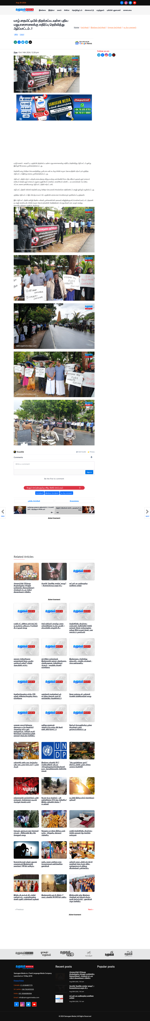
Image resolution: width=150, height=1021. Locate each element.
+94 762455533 (28, 989)
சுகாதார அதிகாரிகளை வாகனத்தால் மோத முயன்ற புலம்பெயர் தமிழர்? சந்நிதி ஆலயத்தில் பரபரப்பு (23, 662)
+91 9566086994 (25, 993)
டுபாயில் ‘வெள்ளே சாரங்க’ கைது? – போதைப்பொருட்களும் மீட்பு (54, 584)
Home (76, 27)
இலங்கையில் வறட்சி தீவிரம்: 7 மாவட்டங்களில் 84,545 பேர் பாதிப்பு (54, 896)
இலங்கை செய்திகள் (98, 27)
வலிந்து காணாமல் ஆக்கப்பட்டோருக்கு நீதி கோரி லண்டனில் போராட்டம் (52, 727)
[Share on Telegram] (26, 42)
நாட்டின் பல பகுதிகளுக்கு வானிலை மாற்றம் (78, 584)
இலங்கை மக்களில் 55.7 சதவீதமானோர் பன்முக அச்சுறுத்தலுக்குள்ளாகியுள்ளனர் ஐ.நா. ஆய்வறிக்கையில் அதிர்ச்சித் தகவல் (54, 767)
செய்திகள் (85, 27)
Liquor (22, 34)
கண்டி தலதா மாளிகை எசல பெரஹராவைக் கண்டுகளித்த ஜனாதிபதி (52, 864)
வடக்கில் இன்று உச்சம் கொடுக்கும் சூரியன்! (81, 799)
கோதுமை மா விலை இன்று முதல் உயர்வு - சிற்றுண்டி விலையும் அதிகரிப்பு (53, 833)
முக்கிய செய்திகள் (34, 501)
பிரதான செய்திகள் (115, 27)
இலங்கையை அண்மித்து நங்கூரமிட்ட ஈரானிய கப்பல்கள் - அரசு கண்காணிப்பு (80, 661)
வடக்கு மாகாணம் (130, 27)
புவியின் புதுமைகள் (114, 10)
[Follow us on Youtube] (113, 55)
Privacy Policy (19, 981)
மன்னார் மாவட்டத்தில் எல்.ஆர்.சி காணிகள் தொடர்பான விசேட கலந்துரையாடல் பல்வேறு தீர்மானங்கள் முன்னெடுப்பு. (81, 865)
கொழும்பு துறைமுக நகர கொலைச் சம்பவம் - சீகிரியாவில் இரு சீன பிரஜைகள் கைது (26, 833)
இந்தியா (51, 10)
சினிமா (66, 10)
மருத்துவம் (100, 10)
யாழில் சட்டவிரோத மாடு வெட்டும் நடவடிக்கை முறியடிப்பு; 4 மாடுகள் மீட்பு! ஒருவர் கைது (26, 626)
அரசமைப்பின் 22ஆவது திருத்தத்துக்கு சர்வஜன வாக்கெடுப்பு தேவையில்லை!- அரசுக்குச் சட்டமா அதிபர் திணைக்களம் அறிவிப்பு (24, 587)
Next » (90, 909)
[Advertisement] (54, 143)
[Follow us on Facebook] (102, 55)
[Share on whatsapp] (15, 42)
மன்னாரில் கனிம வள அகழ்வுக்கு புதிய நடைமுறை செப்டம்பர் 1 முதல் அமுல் (26, 765)
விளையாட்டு (89, 10)
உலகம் (59, 10)
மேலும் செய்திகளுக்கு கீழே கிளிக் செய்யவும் (45, 488)
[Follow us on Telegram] (98, 55)
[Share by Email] (30, 42)
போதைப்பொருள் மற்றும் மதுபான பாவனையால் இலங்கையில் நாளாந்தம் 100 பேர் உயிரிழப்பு (25, 864)
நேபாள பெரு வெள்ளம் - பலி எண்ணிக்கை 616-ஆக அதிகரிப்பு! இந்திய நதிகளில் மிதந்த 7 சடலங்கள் (54, 801)
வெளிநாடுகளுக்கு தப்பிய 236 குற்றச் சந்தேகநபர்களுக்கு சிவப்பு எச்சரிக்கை (26, 696)
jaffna (16, 34)
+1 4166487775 (26, 985)
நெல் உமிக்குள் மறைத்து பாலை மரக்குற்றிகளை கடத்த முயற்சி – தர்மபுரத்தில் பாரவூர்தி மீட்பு (53, 626)
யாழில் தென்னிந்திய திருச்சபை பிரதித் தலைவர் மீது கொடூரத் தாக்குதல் (80, 833)
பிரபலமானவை (74, 501)
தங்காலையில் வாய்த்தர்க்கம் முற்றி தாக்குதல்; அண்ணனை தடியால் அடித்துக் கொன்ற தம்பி (26, 800)
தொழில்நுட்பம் (77, 10)
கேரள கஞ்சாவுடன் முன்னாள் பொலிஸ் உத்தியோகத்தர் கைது (80, 695)
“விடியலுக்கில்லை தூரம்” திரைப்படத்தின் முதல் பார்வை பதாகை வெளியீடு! (80, 765)
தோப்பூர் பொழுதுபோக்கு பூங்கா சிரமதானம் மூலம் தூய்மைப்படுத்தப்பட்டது (80, 727)
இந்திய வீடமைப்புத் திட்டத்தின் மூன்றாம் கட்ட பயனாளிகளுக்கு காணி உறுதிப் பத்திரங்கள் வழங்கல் (26, 897)
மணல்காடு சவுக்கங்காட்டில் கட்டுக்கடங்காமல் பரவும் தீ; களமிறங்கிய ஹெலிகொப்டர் (52, 696)
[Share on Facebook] (19, 42)
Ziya (15, 52)
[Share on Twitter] (22, 42)
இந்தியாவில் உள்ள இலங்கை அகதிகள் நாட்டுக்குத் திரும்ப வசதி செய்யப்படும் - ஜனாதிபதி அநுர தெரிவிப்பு (80, 898)
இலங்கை (42, 10)
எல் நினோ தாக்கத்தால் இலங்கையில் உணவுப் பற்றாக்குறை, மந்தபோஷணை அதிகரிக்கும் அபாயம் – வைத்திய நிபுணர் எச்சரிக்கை (54, 663)
